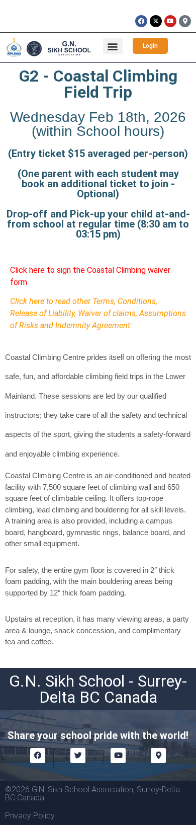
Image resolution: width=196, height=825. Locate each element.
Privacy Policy (30, 815)
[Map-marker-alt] (185, 21)
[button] (113, 46)
